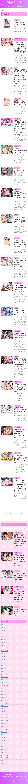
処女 (21, 59)
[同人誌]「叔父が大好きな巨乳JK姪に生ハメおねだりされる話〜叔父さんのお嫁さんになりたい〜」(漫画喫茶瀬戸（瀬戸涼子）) (20, 48)
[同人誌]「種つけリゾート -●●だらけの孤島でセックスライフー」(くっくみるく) (20, 458)
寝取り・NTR (20, 444)
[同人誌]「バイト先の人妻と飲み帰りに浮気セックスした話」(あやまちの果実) (20, 559)
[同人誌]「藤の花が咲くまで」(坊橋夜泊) (20, 24)
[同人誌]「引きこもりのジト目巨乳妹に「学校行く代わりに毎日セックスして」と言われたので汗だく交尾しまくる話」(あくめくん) (20, 126)
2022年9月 (4, 761)
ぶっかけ (18, 108)
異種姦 (24, 351)
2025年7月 (4, 662)
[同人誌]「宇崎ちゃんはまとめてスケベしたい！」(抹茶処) (20, 219)
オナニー (22, 395)
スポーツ (22, 493)
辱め (22, 207)
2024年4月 (4, 706)
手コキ (22, 496)
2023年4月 (4, 740)
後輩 (15, 274)
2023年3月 (4, 743)
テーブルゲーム (17, 296)
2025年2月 (4, 677)
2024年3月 (4, 709)
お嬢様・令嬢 (19, 368)
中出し (18, 59)
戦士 (21, 182)
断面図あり (18, 398)
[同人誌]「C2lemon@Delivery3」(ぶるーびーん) (20, 150)
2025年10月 (4, 654)
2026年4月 (4, 636)
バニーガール (17, 88)
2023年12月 (4, 717)
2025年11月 (4, 651)
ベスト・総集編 (19, 111)
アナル (17, 224)
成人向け (22, 31)
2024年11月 (4, 685)
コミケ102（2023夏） (21, 294)
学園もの (19, 442)
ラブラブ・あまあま (18, 467)
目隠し (22, 139)
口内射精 (16, 322)
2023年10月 (4, 723)
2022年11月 (4, 755)
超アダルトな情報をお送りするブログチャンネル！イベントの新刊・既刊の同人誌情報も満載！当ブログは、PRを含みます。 (14, 778)
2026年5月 (4, 633)
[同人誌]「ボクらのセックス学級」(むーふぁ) (20, 611)
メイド (17, 418)
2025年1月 (4, 680)
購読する (6, 524)
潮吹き (22, 398)
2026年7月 (4, 628)
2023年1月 (4, 749)
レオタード (18, 180)
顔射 (23, 162)
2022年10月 (4, 758)
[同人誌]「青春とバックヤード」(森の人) (20, 312)
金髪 (17, 184)
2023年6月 (4, 735)
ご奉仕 (24, 341)
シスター (22, 344)
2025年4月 (4, 671)
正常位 (20, 447)
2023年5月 (4, 737)
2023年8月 (4, 729)
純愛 (19, 33)
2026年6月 (4, 630)
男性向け (21, 62)
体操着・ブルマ (19, 231)
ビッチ (24, 466)
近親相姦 (21, 140)
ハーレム (16, 466)
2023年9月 (4, 726)
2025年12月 (4, 648)
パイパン (20, 30)
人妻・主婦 (20, 273)
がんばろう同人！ (20, 293)
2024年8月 (4, 694)
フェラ (18, 299)
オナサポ (18, 395)
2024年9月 (4, 691)
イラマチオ (16, 155)
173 (21, 514)
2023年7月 (4, 732)
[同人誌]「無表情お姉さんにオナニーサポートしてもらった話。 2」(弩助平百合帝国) (20, 387)
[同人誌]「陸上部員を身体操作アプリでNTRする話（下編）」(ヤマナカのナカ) (20, 433)
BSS (24, 316)
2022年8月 (4, 764)
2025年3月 (4, 674)
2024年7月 (4, 697)
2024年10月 (4, 688)
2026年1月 (4, 645)
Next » (14, 508)
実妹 (23, 135)
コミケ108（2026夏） (19, 369)
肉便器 (19, 207)
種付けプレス (22, 374)
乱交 (20, 159)
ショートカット (19, 417)
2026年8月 (4, 625)
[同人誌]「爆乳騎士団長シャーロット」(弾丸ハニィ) (20, 172)
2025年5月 (4, 668)
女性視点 (22, 348)
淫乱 (21, 160)
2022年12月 (4, 752)
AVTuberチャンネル (14, 2)
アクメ (24, 201)
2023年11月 (4, 720)
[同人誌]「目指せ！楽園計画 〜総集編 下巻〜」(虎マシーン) (20, 102)
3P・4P (25, 154)
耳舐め (19, 498)
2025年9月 (4, 656)
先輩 (25, 321)
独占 (18, 62)
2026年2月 (4, 642)
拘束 (24, 137)
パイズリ (18, 57)
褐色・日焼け (19, 162)
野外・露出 (18, 93)
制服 (23, 30)
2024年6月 (4, 700)
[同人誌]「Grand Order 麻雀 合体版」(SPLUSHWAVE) (20, 287)
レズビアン (20, 396)
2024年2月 (4, 711)
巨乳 (19, 31)
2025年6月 (4, 665)
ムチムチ (20, 371)
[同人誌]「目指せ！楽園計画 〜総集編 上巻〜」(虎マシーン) (20, 242)
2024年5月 (4, 703)
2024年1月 (4, 714)
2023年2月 (4, 746)
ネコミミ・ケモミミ (21, 86)
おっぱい (16, 269)
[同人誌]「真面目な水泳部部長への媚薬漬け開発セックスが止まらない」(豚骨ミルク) (20, 195)
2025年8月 (4, 659)
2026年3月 (4, 639)
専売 (20, 60)
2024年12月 (4, 683)
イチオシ (16, 343)
